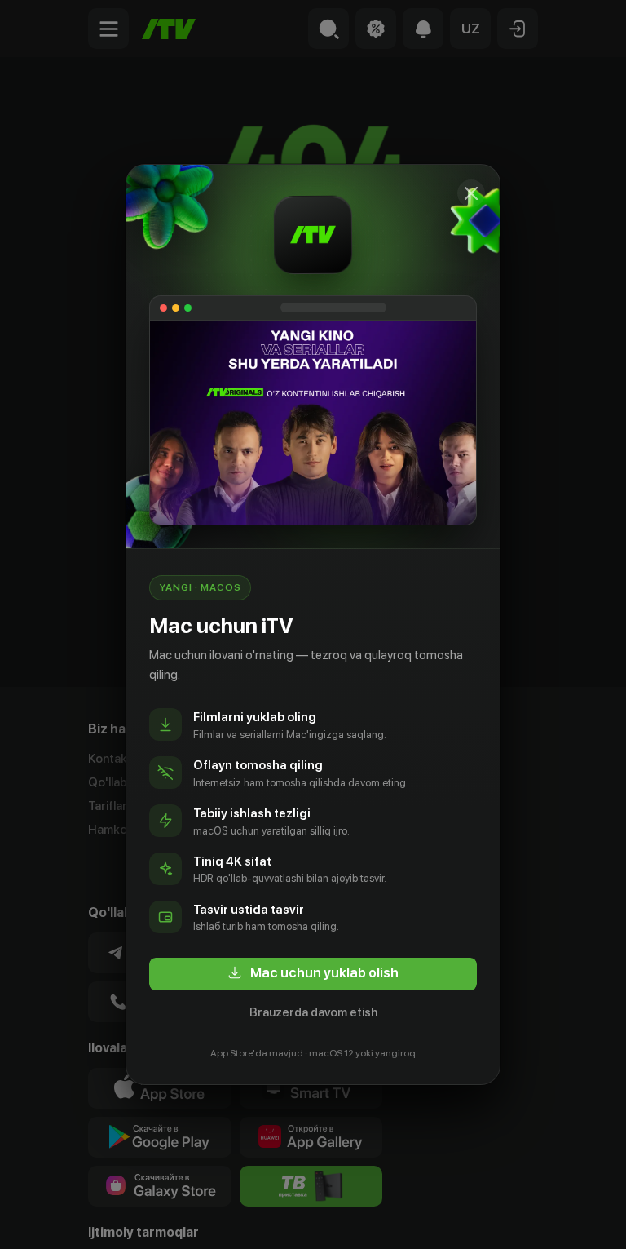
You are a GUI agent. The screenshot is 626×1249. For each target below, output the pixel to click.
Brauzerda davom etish (313, 1012)
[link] (313, 974)
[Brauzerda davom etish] (471, 193)
